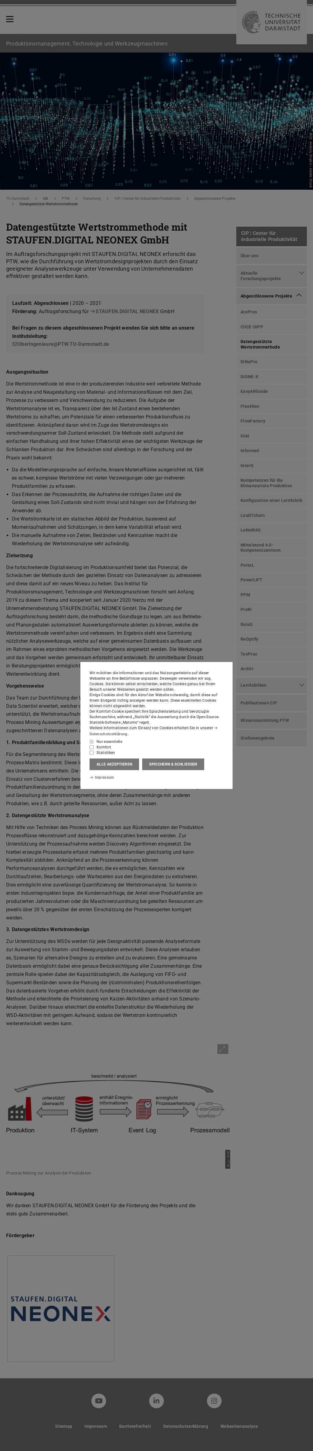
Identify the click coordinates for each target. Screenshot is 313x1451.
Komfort (104, 747)
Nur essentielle (109, 742)
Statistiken (106, 753)
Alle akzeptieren (114, 764)
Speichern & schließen (173, 764)
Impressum (104, 777)
